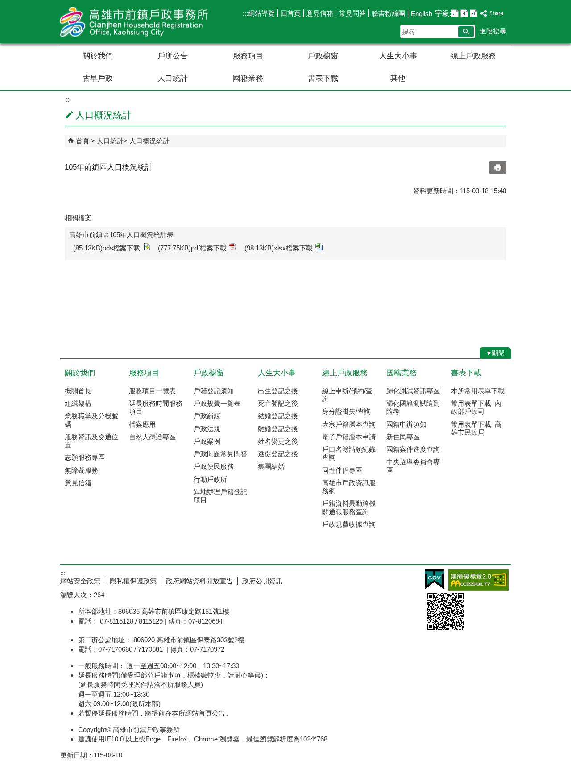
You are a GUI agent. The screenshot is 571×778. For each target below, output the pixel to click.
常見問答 (352, 13)
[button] (466, 31)
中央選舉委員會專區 (413, 466)
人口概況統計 (149, 141)
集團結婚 (271, 466)
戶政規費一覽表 (217, 403)
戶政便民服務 (214, 466)
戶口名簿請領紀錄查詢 (349, 453)
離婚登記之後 (278, 429)
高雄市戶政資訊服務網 (349, 487)
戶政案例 (207, 441)
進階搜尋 (493, 31)
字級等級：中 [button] (464, 13)
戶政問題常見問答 (220, 454)
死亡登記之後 (278, 403)
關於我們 (98, 56)
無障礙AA (478, 580)
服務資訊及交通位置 (91, 441)
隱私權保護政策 (133, 581)
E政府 (434, 579)
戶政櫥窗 (323, 56)
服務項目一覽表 (152, 391)
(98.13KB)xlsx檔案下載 (278, 248)
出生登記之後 (278, 391)
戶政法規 (207, 429)
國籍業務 (248, 78)
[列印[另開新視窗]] (497, 167)
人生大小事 (398, 56)
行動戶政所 (210, 479)
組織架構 (78, 403)
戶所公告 (172, 56)
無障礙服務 (81, 470)
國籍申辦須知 (406, 424)
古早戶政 (98, 78)
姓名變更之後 (278, 441)
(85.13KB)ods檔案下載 (106, 248)
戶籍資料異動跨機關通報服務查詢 (349, 507)
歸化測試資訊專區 (413, 391)
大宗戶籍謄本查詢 (349, 424)
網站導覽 (261, 13)
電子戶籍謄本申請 (349, 437)
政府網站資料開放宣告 (199, 581)
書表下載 (323, 78)
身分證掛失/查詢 (346, 411)
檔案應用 (142, 424)
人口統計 (172, 78)
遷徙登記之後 (278, 454)
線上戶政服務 (473, 56)
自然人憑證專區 (152, 437)
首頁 (82, 141)
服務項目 (248, 56)
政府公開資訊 (262, 581)
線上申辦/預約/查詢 (347, 395)
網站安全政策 (80, 581)
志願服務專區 (85, 457)
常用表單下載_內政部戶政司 (476, 407)
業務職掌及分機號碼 (91, 420)
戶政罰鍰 (207, 416)
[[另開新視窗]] (492, 13)
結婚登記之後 (278, 416)
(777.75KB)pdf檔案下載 (192, 248)
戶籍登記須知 (214, 391)
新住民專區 (403, 437)
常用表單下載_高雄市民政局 (476, 428)
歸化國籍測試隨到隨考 (413, 407)
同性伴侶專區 (342, 470)
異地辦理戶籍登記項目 (220, 495)
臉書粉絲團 (388, 13)
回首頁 (291, 13)
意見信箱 (319, 13)
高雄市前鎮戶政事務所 (135, 22)
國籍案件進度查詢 (413, 449)
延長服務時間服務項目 (155, 407)
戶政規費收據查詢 (349, 524)
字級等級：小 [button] (455, 13)
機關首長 (78, 391)
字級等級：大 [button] (473, 13)
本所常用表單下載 (478, 391)
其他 (397, 78)
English (421, 13)
